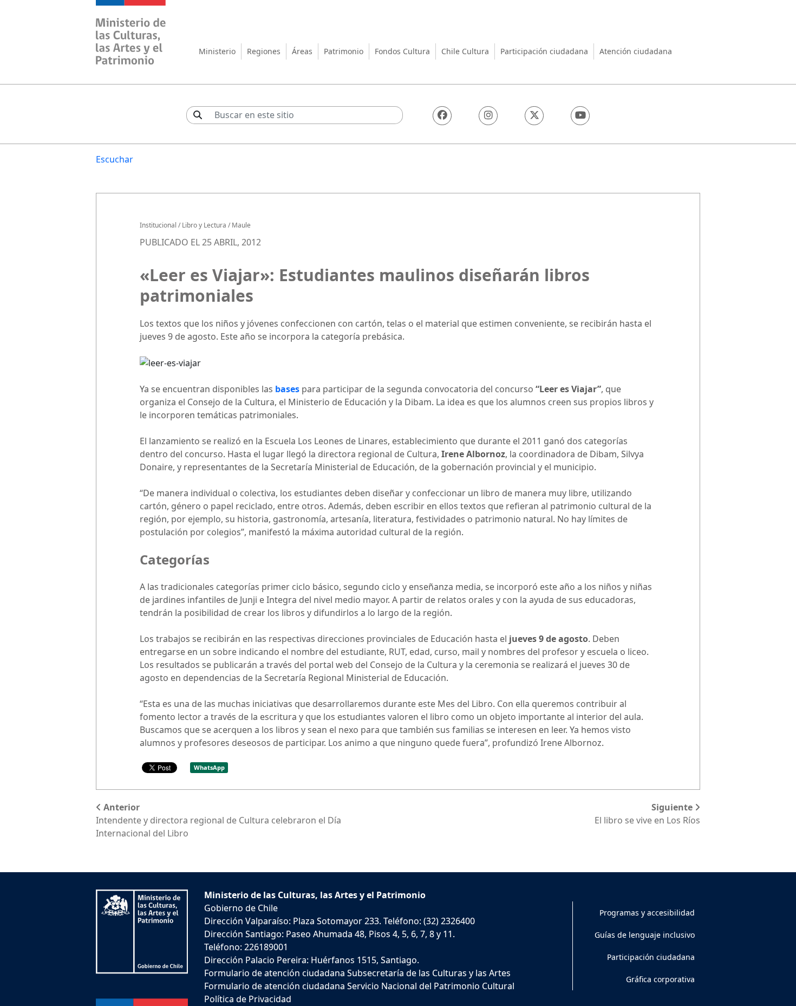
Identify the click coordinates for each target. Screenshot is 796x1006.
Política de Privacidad (247, 999)
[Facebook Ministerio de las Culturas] (442, 115)
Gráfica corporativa (660, 979)
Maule (241, 225)
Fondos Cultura (402, 51)
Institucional (158, 225)
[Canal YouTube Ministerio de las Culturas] (580, 115)
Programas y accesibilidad (647, 912)
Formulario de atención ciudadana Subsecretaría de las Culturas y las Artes (357, 973)
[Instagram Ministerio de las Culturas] (488, 115)
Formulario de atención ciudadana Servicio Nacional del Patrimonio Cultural (359, 986)
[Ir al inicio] (131, 34)
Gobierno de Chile (241, 908)
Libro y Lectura (204, 225)
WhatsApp (209, 767)
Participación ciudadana (544, 51)
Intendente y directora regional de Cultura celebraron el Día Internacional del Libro (218, 820)
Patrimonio (343, 51)
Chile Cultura (465, 51)
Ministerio (217, 51)
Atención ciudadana (635, 51)
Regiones (263, 51)
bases (287, 389)
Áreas (302, 51)
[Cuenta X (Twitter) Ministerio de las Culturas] (534, 115)
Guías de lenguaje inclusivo (645, 935)
